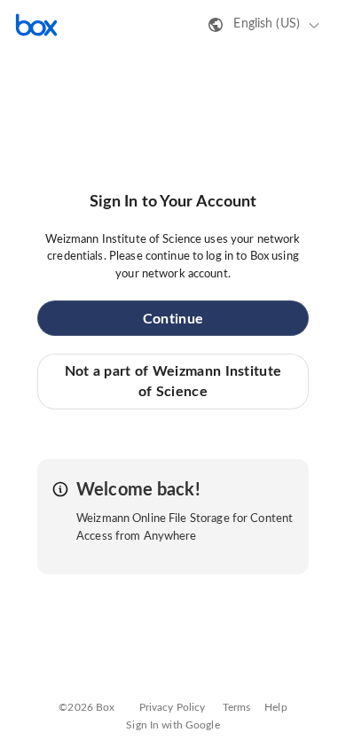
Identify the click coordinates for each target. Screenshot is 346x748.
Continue (173, 319)
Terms (237, 707)
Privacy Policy (172, 707)
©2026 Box (86, 707)
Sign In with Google (172, 725)
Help (275, 707)
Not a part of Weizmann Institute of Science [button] (173, 381)
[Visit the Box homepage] (36, 24)
